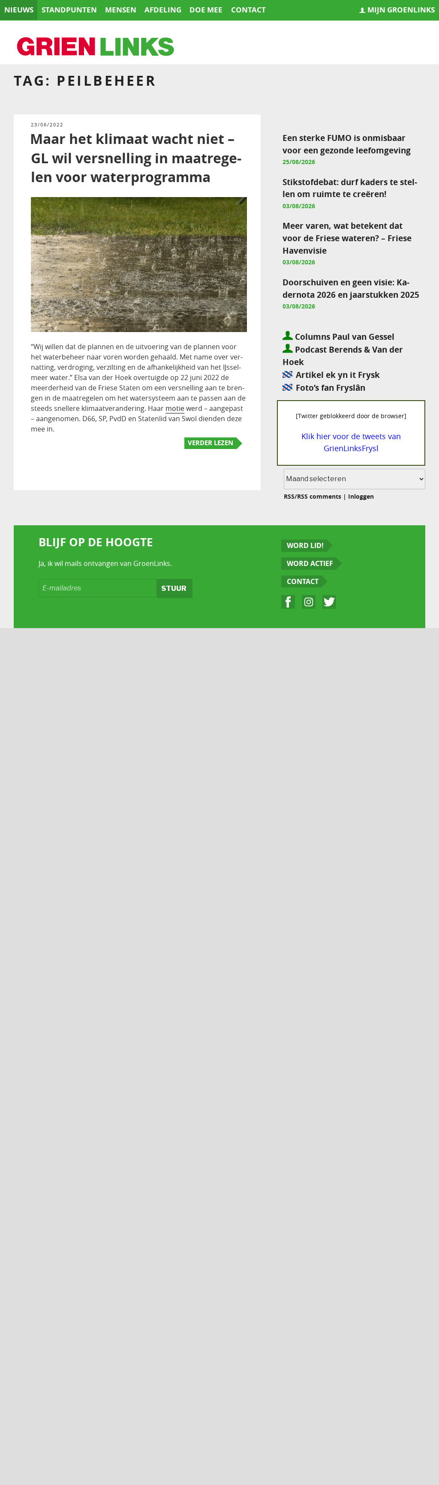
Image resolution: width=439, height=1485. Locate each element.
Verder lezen (210, 442)
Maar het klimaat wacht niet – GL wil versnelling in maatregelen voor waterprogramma (135, 158)
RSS (289, 496)
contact (248, 10)
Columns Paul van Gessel (343, 336)
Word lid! (305, 545)
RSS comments (319, 496)
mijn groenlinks (401, 10)
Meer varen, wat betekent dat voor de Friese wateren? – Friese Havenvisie (347, 238)
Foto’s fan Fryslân (330, 387)
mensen (120, 10)
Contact (303, 581)
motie (174, 408)
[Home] (96, 47)
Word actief (310, 563)
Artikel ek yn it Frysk (337, 374)
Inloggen (361, 496)
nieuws (18, 10)
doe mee (206, 10)
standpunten (69, 10)
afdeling (162, 10)
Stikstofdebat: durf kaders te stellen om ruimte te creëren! (350, 188)
